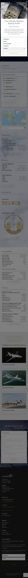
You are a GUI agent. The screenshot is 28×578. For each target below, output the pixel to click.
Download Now (14, 53)
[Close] (26, 1)
